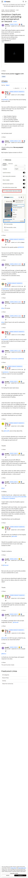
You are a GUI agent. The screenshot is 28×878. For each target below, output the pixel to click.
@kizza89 (6, 431)
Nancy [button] (6, 630)
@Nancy (3, 653)
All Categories (5, 674)
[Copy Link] (6, 28)
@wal (2, 488)
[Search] (23, 1)
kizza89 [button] (7, 381)
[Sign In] (26, 1)
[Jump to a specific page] (25, 88)
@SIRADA (6, 99)
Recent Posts (5, 677)
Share (3, 71)
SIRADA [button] (7, 24)
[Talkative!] (21, 24)
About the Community (7, 683)
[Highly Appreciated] (10, 93)
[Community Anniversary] (19, 381)
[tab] (4, 81)
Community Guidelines (17, 358)
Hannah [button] (7, 526)
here (12, 6)
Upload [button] (3, 76)
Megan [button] (6, 91)
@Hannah (5, 565)
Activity (4, 680)
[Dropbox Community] (7, 1)
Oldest (7, 85)
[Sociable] (8, 93)
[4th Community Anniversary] (19, 24)
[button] (2, 25)
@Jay (2, 308)
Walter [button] (6, 423)
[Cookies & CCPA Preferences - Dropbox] (14, 871)
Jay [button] (5, 283)
